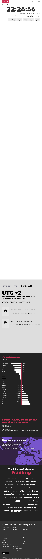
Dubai (3, 391)
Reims (36, 501)
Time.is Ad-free (26, 536)
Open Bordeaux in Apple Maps (27, 448)
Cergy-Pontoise (30, 484)
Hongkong (4, 395)
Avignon (17, 481)
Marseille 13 (18, 494)
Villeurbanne (20, 514)
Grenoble (32, 488)
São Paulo (4, 371)
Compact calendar (6, 544)
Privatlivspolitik (16, 550)
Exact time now (5, 527)
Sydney (3, 403)
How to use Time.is (27, 539)
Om (24, 541)
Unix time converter (27, 531)
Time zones (4, 533)
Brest (17, 484)
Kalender (4, 542)
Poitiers (29, 500)
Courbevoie (19, 487)
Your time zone (5, 531)
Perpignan (24, 500)
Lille (22, 491)
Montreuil (5, 497)
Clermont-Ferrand (10, 487)
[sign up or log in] (36, 1)
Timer (3, 540)
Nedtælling (4, 538)
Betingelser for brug (17, 548)
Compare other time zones (10, 408)
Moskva (4, 389)
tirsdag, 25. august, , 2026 (30, 13)
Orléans (10, 500)
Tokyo (37, 20)
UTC (3, 373)
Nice (36, 497)
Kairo (3, 387)
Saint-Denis (23, 504)
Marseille (8, 494)
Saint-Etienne (33, 504)
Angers (27, 478)
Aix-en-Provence (11, 478)
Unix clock (25, 529)
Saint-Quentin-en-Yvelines (14, 507)
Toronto (4, 369)
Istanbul (4, 385)
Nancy (15, 497)
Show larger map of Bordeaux (11, 448)
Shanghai (4, 397)
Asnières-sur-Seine (9, 481)
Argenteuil (33, 478)
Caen (21, 484)
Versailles (36, 510)
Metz (24, 494)
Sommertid (4, 534)
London (19, 20)
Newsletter (15, 533)
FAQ (24, 537)
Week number (5, 546)
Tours (30, 510)
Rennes (6, 504)
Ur (2, 536)
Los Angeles (12, 20)
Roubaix (13, 504)
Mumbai (4, 393)
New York (4, 367)
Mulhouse (11, 497)
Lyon (35, 491)
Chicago (4, 365)
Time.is (6, 1)
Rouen (18, 504)
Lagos (3, 375)
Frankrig (21, 472)
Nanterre (20, 497)
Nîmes (5, 501)
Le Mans (15, 491)
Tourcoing (25, 510)
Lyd (3, 548)
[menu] (39, 2)
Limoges (28, 491)
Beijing (31, 20)
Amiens (20, 478)
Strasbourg (30, 507)
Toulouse (16, 510)
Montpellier (32, 494)
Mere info (19, 15)
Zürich (3, 383)
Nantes (28, 497)
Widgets (15, 529)
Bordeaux (31, 481)
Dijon (25, 488)
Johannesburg (5, 379)
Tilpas (24, 534)
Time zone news (17, 531)
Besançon (22, 481)
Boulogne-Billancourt (9, 484)
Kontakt (25, 543)
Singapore (4, 399)
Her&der (4, 529)
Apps (14, 527)
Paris (25, 20)
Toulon (6, 511)
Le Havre (8, 491)
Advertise (15, 546)
